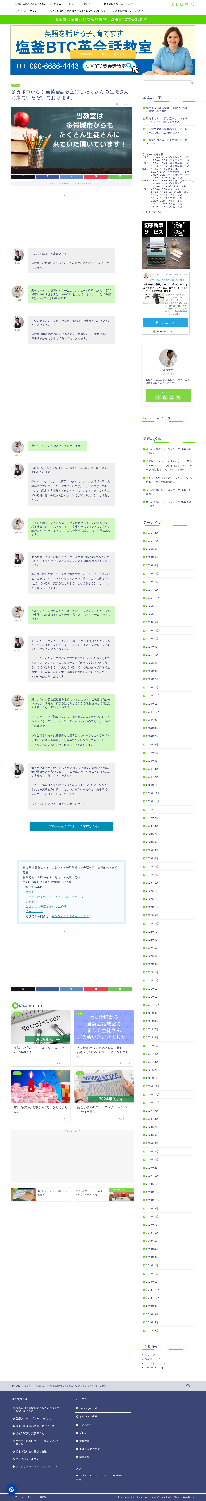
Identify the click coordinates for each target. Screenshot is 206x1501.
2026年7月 (152, 540)
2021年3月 (152, 1061)
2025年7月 (152, 638)
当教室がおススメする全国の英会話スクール (166, 142)
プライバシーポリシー (27, 10)
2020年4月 (152, 1151)
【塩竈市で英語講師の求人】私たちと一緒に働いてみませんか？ (166, 131)
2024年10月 (153, 712)
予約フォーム (34, 911)
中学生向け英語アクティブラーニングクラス (54, 896)
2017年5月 (152, 1330)
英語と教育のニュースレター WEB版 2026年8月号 (169, 492)
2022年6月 (152, 939)
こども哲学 (85, 1424)
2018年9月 (152, 1306)
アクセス (31, 901)
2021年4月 (152, 1053)
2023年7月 (152, 834)
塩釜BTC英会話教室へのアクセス (35, 1426)
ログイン (150, 1354)
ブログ (15, 85)
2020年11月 (153, 1094)
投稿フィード (152, 1359)
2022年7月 (152, 931)
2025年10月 (153, 614)
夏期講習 (118, 1475)
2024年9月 (152, 720)
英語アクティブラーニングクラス (35, 1418)
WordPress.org (154, 1367)
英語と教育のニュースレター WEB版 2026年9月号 (169, 451)
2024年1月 (152, 785)
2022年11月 (153, 899)
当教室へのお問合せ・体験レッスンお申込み (38, 1442)
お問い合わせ (88, 4)
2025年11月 (153, 606)
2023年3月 (152, 866)
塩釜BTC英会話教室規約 (30, 1433)
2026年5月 (152, 557)
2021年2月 (152, 1070)
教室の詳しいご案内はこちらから (103, 54)
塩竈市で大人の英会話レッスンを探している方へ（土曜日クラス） (166, 120)
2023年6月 (152, 842)
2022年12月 (153, 891)
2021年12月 (153, 988)
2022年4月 (152, 956)
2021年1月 (152, 1078)
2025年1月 (152, 687)
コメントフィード (155, 1363)
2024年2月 (152, 777)
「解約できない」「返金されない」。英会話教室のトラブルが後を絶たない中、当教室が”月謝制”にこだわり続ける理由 (169, 465)
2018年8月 (152, 1314)
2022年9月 (152, 915)
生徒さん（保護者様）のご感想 (46, 906)
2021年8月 (152, 1021)
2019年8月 (152, 1216)
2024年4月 (152, 760)
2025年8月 (152, 630)
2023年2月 (152, 874)
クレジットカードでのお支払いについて (38, 1468)
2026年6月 (152, 549)
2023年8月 (152, 825)
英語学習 (84, 1457)
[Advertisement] (71, 220)
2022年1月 (152, 980)
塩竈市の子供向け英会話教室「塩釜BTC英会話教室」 (103, 19)
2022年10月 (153, 907)
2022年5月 (152, 948)
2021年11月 (153, 996)
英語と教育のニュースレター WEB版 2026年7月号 (169, 504)
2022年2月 (152, 972)
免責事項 (42, 1497)
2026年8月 (152, 532)
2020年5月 (152, 1143)
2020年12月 (153, 1086)
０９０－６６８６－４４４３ (70, 916)
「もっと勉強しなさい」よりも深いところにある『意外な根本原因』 (169, 480)
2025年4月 (152, 663)
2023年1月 (152, 882)
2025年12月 (153, 597)
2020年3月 (152, 1159)
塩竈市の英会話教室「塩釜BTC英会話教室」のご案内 (44, 4)
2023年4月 (152, 858)
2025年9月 (152, 622)
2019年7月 (152, 1224)
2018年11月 (153, 1289)
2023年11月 (153, 801)
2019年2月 (152, 1265)
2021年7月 (152, 1029)
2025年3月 (152, 671)
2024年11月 (153, 703)
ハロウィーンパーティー (101, 1475)
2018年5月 (152, 1322)
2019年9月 (152, 1208)
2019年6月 (152, 1232)
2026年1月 (152, 589)
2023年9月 (152, 817)
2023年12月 (153, 793)
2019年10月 (153, 1200)
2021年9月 (152, 1013)
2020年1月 (152, 1175)
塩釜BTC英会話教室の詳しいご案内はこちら (72, 826)
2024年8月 (152, 728)
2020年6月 (152, 1135)
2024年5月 (152, 752)
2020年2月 (152, 1167)
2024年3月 (152, 768)
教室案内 (31, 891)
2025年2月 (152, 679)
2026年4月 (152, 565)
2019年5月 (152, 1241)
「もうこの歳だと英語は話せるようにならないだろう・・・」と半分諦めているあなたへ (95, 10)
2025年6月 (152, 646)
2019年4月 (152, 1249)
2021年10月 (153, 1005)
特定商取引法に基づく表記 (118, 4)
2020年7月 (152, 1127)
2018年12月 (153, 1281)
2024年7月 (152, 736)
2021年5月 (152, 1045)
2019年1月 (152, 1273)
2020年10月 (153, 1102)
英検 (79, 1480)
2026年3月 (152, 573)
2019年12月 (153, 1184)
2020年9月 (152, 1110)
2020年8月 (152, 1118)
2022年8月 (152, 923)
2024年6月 (152, 744)
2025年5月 (152, 654)
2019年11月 (153, 1192)
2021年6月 (152, 1037)
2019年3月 (152, 1257)
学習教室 (84, 1441)
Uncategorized (88, 1408)
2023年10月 (153, 809)
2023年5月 (152, 850)
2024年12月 (153, 695)
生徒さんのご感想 (89, 1449)
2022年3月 (152, 964)
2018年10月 (153, 1298)
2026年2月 (152, 581)
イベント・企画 (88, 1416)
